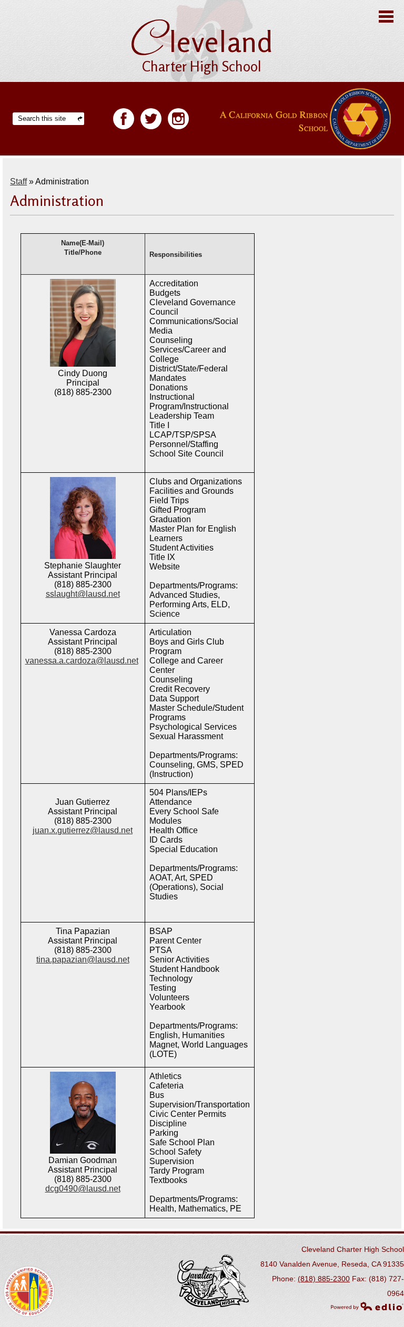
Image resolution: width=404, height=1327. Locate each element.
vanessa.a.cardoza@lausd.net (81, 660)
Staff (18, 181)
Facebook (123, 118)
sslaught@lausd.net (83, 593)
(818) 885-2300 (324, 1278)
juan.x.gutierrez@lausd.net (83, 830)
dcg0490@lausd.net (82, 1188)
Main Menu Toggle (386, 17)
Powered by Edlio (367, 1306)
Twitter (150, 118)
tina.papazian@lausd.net (82, 959)
